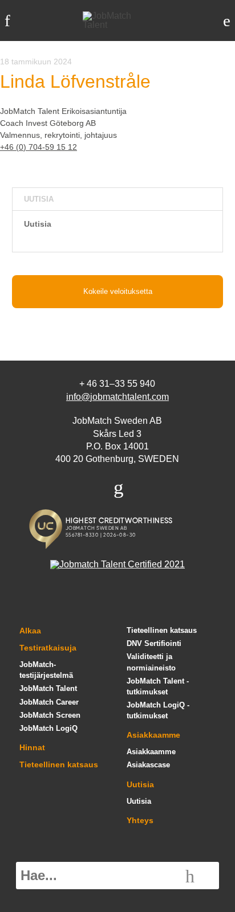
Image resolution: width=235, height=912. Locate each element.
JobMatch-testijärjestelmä (46, 670)
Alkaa (30, 630)
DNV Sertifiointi (154, 643)
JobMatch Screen (49, 715)
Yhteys (140, 820)
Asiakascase (148, 764)
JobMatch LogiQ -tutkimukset (158, 710)
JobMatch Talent (48, 688)
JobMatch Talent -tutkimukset (158, 686)
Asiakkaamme (153, 734)
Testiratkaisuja (47, 647)
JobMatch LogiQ (48, 728)
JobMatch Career (49, 702)
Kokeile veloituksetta (117, 291)
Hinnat (32, 747)
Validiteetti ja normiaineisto (151, 662)
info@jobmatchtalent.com (117, 397)
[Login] (226, 21)
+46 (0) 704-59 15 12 (38, 147)
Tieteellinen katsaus (58, 764)
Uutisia (37, 223)
